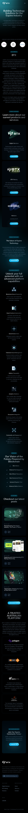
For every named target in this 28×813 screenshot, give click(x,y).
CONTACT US (14, 744)
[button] (24, 3)
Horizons (4, 790)
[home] (6, 3)
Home (16, 786)
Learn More (14, 156)
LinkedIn (4, 800)
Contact (17, 790)
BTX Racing (5, 788)
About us (17, 788)
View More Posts (14, 602)
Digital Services (6, 786)
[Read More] (5, 532)
